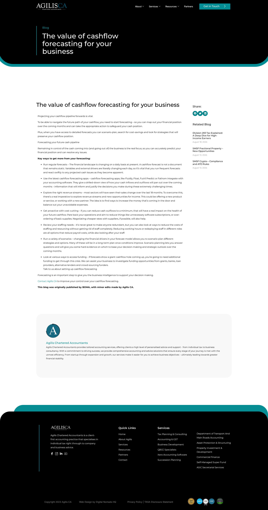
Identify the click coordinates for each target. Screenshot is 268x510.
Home (122, 434)
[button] (195, 113)
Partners (188, 6)
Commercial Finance (208, 457)
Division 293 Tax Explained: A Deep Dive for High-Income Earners (208, 136)
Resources (171, 6)
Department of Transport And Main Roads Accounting (213, 435)
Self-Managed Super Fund (211, 462)
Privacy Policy (134, 501)
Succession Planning (169, 460)
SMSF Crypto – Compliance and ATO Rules (208, 162)
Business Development (171, 444)
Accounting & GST (168, 439)
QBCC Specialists (167, 449)
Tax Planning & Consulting (172, 434)
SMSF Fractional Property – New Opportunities (208, 149)
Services (153, 6)
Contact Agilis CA (47, 281)
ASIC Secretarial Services (210, 467)
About (138, 6)
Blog (45, 27)
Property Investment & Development (209, 450)
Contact (123, 460)
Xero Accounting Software (172, 454)
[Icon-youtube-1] (65, 453)
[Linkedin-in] (61, 453)
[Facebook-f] (52, 453)
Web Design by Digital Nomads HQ (97, 501)
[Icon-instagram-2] (56, 453)
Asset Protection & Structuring (214, 443)
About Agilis (125, 439)
